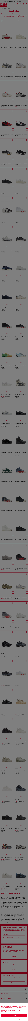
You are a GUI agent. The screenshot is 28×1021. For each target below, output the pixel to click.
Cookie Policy (4, 1011)
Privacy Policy (18, 1010)
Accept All (14, 1015)
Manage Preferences (5, 1010)
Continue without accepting (14, 1019)
